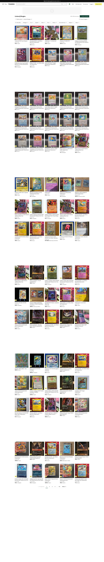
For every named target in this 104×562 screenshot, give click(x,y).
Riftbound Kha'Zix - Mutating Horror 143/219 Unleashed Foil (36, 325)
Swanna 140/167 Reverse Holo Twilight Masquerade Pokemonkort (82, 128)
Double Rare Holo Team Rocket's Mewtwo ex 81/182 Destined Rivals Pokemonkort (22, 64)
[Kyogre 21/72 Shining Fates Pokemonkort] (67, 184)
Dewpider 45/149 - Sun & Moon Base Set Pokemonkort (51, 457)
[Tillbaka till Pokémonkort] (15, 19)
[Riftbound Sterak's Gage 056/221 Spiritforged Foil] (67, 405)
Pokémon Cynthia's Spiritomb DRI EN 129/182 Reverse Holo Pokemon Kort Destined (37, 479)
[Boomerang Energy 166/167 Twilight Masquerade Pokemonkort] (37, 120)
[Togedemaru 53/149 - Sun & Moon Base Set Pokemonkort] (52, 317)
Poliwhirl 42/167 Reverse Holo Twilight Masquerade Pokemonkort (22, 128)
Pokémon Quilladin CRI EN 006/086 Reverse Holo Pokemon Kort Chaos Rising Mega (52, 281)
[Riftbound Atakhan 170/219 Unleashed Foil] (37, 272)
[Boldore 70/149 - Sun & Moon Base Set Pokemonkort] (37, 55)
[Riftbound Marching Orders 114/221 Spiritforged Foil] (37, 449)
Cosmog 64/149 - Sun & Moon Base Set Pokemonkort (81, 281)
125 (59, 486)
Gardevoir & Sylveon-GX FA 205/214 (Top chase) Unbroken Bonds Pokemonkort (51, 237)
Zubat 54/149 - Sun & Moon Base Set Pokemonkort (66, 303)
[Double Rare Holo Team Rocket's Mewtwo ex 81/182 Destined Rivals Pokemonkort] (22, 55)
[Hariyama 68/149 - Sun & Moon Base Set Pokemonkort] (82, 206)
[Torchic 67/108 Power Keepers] (22, 33)
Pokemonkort (47, 192)
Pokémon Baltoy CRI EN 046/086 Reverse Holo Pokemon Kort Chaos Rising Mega (52, 391)
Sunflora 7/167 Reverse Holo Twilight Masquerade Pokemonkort (67, 107)
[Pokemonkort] (52, 184)
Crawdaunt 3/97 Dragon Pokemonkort (80, 391)
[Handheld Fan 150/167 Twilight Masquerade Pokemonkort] (52, 140)
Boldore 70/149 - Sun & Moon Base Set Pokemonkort (37, 64)
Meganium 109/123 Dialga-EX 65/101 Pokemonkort (81, 193)
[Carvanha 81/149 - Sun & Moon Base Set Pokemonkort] (37, 33)
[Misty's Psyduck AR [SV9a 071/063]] (37, 361)
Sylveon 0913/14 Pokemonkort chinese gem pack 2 (81, 413)
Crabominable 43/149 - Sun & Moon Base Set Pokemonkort (81, 479)
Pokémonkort (19, 19)
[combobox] (39, 4)
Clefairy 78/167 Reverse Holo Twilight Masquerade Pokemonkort (37, 107)
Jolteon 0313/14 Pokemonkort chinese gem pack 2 (21, 391)
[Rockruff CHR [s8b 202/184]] (22, 295)
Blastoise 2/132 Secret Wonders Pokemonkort (66, 457)
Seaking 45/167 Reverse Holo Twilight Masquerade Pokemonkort (52, 128)
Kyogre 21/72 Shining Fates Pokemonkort (65, 193)
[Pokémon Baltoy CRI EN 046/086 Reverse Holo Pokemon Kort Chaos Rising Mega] (52, 383)
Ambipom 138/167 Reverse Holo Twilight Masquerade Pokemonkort (82, 107)
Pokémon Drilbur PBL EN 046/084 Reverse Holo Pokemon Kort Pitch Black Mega (67, 281)
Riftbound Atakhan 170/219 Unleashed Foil (35, 281)
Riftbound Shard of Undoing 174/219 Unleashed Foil (65, 369)
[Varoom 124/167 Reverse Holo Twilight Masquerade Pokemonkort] (22, 140)
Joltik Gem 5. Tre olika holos (50, 40)
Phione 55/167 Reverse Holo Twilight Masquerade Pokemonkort (82, 64)
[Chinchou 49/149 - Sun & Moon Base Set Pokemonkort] (37, 405)
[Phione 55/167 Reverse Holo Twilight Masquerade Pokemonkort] (82, 55)
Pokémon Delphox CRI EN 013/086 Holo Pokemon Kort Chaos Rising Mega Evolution (52, 215)
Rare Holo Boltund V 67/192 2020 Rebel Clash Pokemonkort (21, 413)
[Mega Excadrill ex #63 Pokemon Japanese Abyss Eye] (67, 206)
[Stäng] (103, 1)
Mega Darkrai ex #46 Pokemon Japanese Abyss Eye (21, 281)
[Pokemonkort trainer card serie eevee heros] (82, 229)
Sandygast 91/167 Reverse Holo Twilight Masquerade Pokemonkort (37, 149)
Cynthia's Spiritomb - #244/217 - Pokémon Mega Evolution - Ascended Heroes (51, 413)
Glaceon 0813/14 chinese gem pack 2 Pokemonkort (21, 325)
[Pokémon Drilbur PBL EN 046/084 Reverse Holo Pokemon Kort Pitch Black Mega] (67, 272)
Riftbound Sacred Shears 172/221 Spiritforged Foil (82, 457)
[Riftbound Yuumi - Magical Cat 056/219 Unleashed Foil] (67, 317)
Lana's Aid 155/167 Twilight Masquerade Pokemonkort (50, 64)
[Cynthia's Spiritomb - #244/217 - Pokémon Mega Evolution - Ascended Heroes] (52, 405)
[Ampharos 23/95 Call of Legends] (22, 184)
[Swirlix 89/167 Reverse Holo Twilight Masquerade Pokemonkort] (67, 55)
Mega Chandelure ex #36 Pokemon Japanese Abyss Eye (22, 215)
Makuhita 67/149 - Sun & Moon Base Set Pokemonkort (36, 237)
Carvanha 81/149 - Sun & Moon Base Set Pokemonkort (36, 41)
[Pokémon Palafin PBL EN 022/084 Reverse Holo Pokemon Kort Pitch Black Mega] (22, 471)
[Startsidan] (11, 4)
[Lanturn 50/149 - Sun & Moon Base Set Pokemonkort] (82, 361)
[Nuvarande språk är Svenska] (69, 4)
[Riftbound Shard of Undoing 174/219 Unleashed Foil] (67, 361)
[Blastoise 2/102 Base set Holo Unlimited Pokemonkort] (37, 184)
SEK (73, 4)
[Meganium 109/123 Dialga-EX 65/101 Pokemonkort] (82, 184)
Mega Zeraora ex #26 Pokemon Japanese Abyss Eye (81, 149)
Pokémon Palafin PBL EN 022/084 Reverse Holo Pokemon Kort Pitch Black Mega (21, 479)
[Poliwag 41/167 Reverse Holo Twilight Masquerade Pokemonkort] (22, 99)
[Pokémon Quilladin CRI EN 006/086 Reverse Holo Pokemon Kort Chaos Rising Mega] (52, 272)
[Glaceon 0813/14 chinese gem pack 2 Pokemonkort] (22, 317)
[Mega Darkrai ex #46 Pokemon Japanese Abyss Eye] (22, 272)
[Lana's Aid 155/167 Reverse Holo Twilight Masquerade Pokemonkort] (67, 120)
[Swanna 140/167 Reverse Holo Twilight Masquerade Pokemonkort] (82, 120)
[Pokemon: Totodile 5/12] (67, 33)
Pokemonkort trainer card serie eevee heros (81, 237)
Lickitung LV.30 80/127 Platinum (66, 236)
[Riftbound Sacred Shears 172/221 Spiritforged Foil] (82, 449)
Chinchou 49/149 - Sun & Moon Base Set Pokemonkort (36, 413)
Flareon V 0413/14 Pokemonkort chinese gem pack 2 (66, 479)
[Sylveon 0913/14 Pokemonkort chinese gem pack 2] (82, 405)
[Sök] (62, 4)
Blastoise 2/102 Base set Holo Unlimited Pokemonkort (36, 193)
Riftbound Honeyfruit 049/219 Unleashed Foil (66, 391)
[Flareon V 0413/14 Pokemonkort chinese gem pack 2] (67, 471)
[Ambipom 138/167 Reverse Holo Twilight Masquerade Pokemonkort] (82, 99)
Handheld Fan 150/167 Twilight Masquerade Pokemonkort (51, 149)
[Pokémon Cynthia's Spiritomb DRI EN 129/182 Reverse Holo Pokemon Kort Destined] (37, 471)
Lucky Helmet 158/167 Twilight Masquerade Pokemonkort (51, 107)
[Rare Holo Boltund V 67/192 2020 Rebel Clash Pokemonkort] (22, 405)
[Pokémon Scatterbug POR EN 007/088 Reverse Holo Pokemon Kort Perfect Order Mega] (82, 33)
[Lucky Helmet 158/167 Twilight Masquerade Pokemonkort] (52, 99)
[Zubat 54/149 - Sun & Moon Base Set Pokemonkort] (67, 295)
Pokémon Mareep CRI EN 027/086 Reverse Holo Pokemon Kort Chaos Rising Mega (37, 215)
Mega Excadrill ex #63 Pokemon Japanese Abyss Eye (66, 215)
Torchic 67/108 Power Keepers (21, 40)
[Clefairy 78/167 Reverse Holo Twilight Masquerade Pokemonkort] (37, 99)
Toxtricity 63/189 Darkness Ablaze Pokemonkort (22, 237)
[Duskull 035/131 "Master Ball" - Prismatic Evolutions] (82, 317)
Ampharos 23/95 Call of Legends (21, 192)
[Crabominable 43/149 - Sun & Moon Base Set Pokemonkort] (82, 471)
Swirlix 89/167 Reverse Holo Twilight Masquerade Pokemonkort (67, 64)
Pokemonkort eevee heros (80, 302)
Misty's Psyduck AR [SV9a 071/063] (35, 369)
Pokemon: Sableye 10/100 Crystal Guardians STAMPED (36, 391)
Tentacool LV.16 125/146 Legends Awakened (51, 369)
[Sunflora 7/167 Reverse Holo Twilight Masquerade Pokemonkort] (67, 99)
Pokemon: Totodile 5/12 (65, 40)
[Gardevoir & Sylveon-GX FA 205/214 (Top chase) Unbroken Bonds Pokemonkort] (52, 229)
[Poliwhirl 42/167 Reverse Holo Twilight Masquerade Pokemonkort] (22, 120)
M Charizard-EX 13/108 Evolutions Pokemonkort (21, 457)
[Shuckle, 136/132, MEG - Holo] (22, 361)
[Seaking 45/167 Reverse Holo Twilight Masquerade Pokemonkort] (52, 120)
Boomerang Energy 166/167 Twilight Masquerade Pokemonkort (37, 128)
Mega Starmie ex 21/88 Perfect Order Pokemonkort (66, 149)
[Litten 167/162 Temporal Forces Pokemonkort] (52, 471)
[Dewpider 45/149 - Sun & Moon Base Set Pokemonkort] (52, 449)
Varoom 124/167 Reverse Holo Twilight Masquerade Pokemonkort (22, 149)
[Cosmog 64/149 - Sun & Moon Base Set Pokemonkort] (82, 272)
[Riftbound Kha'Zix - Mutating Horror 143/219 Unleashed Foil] (37, 317)
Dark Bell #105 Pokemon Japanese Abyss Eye (52, 303)
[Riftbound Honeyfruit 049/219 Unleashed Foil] (67, 383)
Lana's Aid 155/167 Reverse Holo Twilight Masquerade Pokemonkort (67, 128)
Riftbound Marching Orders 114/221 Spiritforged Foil (35, 457)
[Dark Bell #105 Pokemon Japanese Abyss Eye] (52, 295)
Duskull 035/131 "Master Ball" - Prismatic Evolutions (81, 325)
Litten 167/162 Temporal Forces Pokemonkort (51, 479)
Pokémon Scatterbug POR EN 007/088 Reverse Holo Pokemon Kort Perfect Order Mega (81, 41)
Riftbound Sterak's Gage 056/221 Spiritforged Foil (66, 413)
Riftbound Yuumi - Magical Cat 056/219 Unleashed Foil (66, 325)
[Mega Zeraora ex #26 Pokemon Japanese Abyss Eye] (82, 140)
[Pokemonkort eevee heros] (82, 295)
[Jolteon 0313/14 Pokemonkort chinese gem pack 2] (22, 383)
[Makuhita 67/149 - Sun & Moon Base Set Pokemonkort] (37, 229)
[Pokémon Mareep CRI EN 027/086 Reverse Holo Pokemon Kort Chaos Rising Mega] (37, 206)
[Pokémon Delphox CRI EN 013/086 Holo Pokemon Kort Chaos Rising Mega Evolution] (52, 206)
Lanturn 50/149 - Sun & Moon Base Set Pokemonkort (82, 369)
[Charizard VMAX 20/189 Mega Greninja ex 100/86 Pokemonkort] (37, 295)
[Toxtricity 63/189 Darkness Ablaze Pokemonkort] (22, 229)
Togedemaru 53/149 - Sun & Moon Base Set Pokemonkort (52, 325)
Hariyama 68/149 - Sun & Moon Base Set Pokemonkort (81, 215)
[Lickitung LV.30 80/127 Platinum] (67, 229)
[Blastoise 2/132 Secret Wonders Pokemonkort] (67, 449)
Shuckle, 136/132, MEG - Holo (21, 368)
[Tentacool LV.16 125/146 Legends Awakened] (52, 361)
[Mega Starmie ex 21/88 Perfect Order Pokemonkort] (67, 140)
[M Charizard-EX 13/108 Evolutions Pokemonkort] (22, 449)
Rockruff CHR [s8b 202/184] (20, 302)
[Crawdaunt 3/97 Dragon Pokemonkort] (82, 383)
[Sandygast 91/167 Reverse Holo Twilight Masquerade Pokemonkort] (37, 140)
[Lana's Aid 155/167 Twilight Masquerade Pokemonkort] (52, 55)
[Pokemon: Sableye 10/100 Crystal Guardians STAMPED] (37, 383)
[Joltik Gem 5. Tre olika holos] (52, 33)
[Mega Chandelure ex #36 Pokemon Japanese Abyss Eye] (22, 206)
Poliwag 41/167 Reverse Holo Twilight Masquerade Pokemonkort (22, 107)
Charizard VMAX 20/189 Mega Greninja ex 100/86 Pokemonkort (36, 303)
